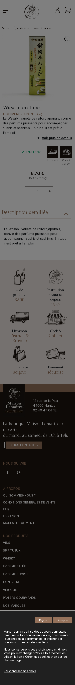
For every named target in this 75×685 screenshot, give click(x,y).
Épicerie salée (22, 27)
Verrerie (10, 590)
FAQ (6, 509)
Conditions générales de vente (29, 502)
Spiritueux (12, 550)
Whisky (9, 558)
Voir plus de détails (57, 138)
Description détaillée (25, 212)
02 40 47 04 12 (45, 410)
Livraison (11, 516)
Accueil (6, 27)
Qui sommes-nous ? (19, 495)
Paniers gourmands (19, 598)
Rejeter (43, 620)
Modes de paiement (18, 523)
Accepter (62, 620)
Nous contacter (24, 445)
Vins (6, 543)
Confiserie (12, 582)
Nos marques (14, 605)
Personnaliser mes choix (20, 671)
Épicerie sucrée (15, 574)
